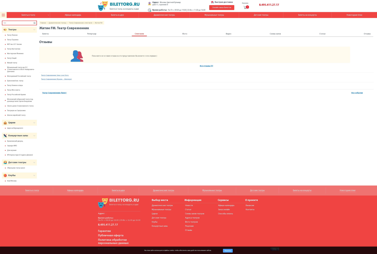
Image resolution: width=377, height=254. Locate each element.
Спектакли (139, 34)
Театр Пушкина (12, 40)
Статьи (322, 34)
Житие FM (98, 23)
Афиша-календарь (73, 15)
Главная (43, 23)
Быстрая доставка (224, 2)
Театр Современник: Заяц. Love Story (55, 75)
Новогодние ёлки (354, 15)
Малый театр (12, 63)
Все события (357, 93)
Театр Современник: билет (54, 93)
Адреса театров (192, 218)
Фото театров (191, 222)
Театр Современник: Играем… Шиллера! (56, 79)
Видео (228, 34)
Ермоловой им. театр (15, 81)
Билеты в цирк (117, 15)
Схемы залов (275, 34)
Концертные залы (160, 226)
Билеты (45, 34)
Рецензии (189, 226)
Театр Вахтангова (13, 49)
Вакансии (250, 205)
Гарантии (104, 231)
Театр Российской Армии (16, 95)
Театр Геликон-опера (15, 85)
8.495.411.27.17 (269, 5)
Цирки (155, 214)
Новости (189, 205)
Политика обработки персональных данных (113, 242)
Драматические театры (57, 23)
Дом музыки (11, 150)
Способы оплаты (225, 214)
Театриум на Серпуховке (16, 110)
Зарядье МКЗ (12, 146)
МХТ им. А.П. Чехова (14, 44)
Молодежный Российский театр (19, 76)
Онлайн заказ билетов (221, 8)
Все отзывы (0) (206, 66)
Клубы (154, 222)
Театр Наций (11, 58)
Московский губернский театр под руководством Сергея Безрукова (20, 100)
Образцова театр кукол (16, 168)
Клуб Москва (11, 181)
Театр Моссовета (13, 90)
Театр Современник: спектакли (80, 23)
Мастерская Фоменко (15, 53)
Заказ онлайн (224, 210)
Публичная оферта (111, 235)
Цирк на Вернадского (15, 128)
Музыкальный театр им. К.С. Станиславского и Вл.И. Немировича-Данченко (21, 69)
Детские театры (261, 15)
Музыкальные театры (214, 15)
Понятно (228, 251)
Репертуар (91, 34)
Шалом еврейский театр (16, 115)
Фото (184, 34)
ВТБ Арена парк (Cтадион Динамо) (20, 155)
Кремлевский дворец (15, 141)
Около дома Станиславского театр (20, 106)
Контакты (250, 210)
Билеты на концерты (307, 15)
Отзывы (367, 34)
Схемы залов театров (194, 214)
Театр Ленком (12, 35)
